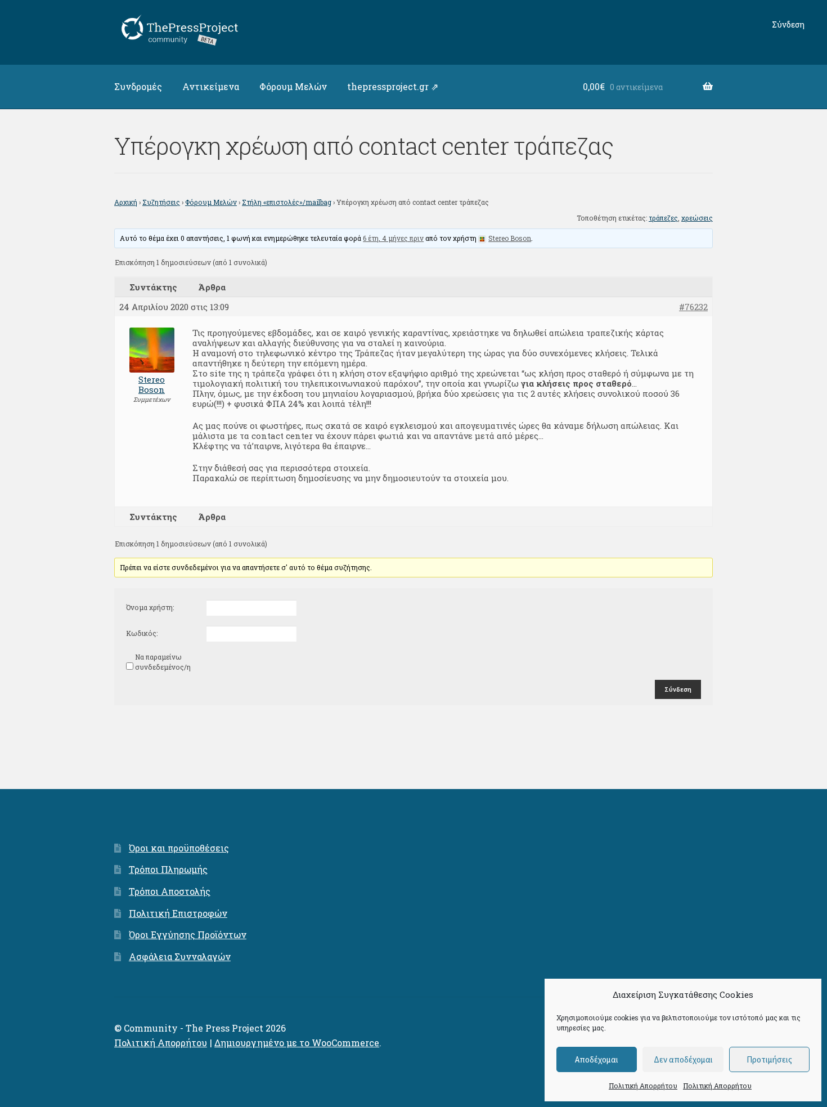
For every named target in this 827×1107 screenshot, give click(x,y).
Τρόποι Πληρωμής (168, 869)
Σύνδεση (788, 24)
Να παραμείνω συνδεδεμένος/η (163, 661)
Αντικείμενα (210, 86)
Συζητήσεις (161, 202)
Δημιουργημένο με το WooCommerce (296, 1042)
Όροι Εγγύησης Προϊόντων (187, 934)
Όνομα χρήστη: (150, 607)
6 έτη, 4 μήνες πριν (393, 238)
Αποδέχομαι (596, 1059)
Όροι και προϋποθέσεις (179, 848)
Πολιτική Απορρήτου (643, 1085)
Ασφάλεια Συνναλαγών (180, 956)
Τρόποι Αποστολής (169, 891)
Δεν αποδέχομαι (683, 1059)
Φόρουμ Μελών (293, 86)
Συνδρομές (138, 86)
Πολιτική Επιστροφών (178, 913)
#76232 (693, 307)
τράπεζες (663, 217)
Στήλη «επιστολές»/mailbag (286, 202)
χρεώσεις (697, 217)
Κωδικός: (142, 633)
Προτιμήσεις (769, 1059)
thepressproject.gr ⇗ (392, 86)
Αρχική (125, 202)
